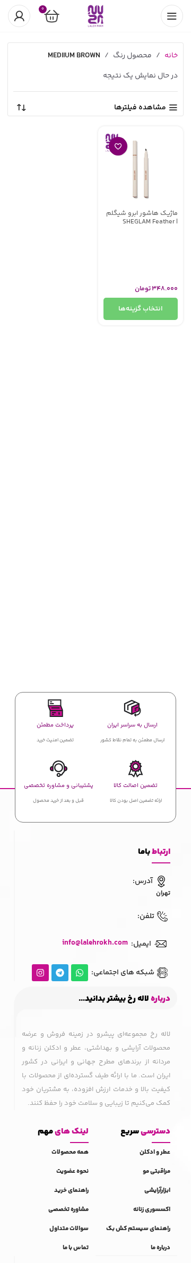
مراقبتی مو (156, 1171)
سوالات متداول (69, 1229)
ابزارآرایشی (157, 1191)
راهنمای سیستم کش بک (138, 1229)
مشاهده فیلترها (140, 108)
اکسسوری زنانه (151, 1210)
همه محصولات (70, 1152)
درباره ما (160, 1248)
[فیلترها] (151, 392)
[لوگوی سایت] (95, 16)
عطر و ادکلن (155, 1152)
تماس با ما (76, 1248)
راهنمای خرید (71, 1191)
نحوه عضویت (72, 1171)
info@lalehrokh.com (95, 943)
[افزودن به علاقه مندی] (118, 146)
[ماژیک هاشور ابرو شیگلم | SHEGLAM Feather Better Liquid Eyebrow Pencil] (140, 169)
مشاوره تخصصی (68, 1210)
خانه (171, 56)
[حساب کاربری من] (19, 16)
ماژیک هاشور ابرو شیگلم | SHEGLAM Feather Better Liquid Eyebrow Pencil (142, 225)
